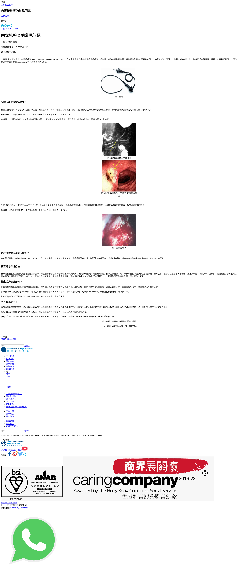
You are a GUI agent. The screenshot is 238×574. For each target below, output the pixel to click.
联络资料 (10, 421)
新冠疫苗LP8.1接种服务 (16, 407)
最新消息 (10, 366)
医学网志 (10, 414)
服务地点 (10, 361)
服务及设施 (11, 396)
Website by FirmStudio (19, 508)
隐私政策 (10, 404)
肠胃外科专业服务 (9, 339)
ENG (8, 374)
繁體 (8, 376)
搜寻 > (27, 346)
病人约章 (10, 401)
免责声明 (5, 503)
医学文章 (10, 411)
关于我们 (10, 356)
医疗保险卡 (11, 399)
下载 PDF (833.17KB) (10, 29)
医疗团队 (10, 359)
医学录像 (10, 416)
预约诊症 (10, 424)
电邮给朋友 (6, 16)
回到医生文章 (7, 5)
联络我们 (10, 369)
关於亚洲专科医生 (14, 394)
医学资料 (10, 364)
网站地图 (13, 503)
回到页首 (5, 440)
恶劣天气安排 (12, 426)
